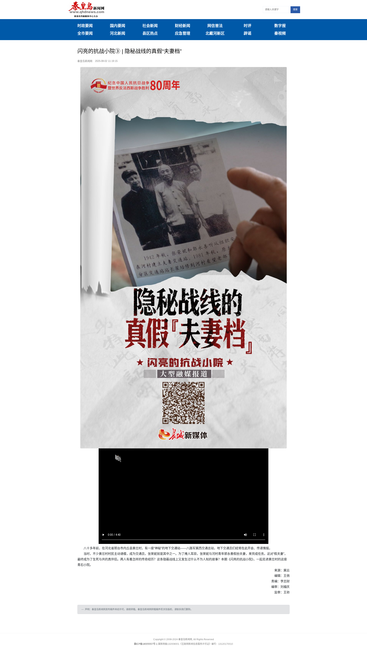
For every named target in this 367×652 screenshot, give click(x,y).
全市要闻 (85, 33)
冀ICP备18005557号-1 (146, 644)
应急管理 (182, 33)
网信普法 (215, 26)
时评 (247, 26)
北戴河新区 (215, 33)
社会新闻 (150, 26)
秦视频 (280, 33)
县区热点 (150, 33)
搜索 (295, 9)
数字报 (280, 26)
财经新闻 (182, 26)
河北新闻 (117, 33)
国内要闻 (117, 26)
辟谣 (247, 33)
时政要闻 (85, 26)
